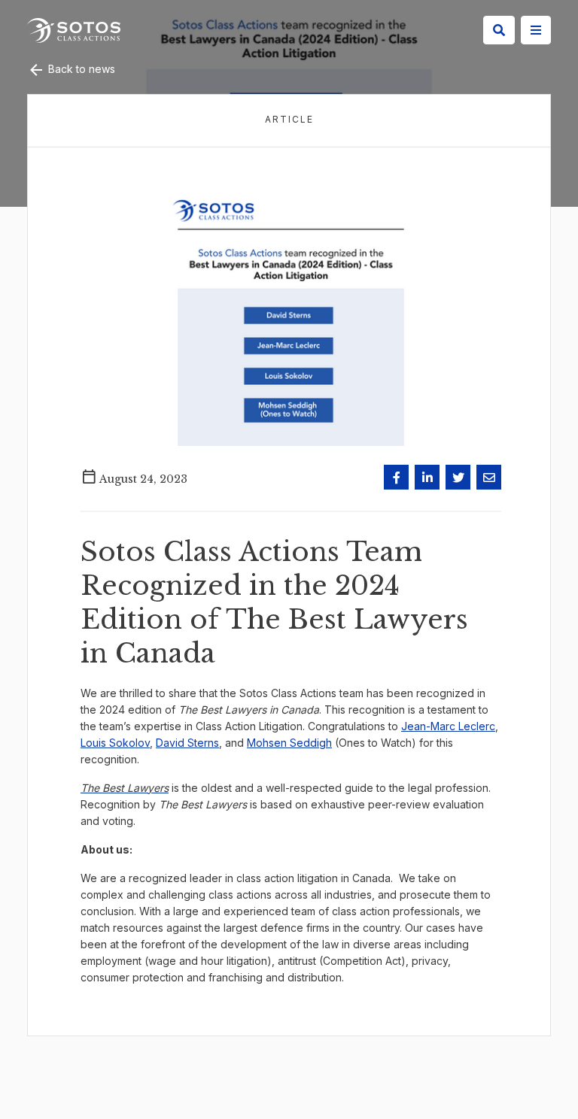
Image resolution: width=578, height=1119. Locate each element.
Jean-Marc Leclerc (448, 726)
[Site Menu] (536, 30)
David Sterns (187, 742)
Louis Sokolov (115, 742)
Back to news (80, 68)
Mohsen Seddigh (289, 742)
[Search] (499, 30)
